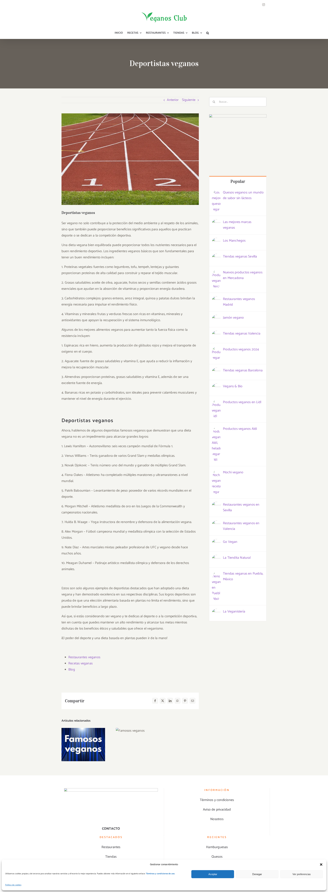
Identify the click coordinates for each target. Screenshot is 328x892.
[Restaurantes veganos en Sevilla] (216, 505)
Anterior (173, 100)
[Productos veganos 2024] (216, 349)
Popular (237, 181)
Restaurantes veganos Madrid (239, 302)
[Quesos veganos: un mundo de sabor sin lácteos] (216, 193)
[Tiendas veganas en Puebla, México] (216, 574)
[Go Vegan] (216, 542)
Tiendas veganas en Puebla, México (243, 576)
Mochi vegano (233, 472)
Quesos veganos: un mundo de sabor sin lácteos (243, 195)
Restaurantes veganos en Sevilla (241, 507)
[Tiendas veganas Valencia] (216, 334)
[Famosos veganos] (130, 731)
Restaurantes (110, 847)
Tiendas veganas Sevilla (240, 256)
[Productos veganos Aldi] (216, 429)
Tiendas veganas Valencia (241, 333)
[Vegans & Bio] (216, 386)
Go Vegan (230, 542)
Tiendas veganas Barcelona (243, 370)
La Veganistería (234, 611)
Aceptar (212, 874)
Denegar (257, 874)
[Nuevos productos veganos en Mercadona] (216, 272)
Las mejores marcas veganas (237, 225)
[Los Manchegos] (216, 241)
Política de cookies (13, 885)
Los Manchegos (234, 240)
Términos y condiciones (217, 800)
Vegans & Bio (232, 386)
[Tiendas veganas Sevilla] (216, 257)
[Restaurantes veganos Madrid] (216, 299)
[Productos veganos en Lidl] (216, 402)
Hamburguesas (217, 847)
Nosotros (216, 819)
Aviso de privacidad (217, 809)
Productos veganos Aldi (240, 429)
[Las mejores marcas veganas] (216, 222)
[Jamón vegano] (216, 318)
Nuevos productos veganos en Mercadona (242, 275)
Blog (71, 669)
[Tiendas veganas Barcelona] (216, 370)
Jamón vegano (233, 317)
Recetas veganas (80, 663)
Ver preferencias (301, 874)
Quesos (216, 857)
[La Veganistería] (216, 612)
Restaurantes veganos (84, 657)
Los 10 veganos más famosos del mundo (83, 734)
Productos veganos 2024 (241, 349)
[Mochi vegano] (216, 472)
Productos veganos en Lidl (242, 402)
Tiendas (111, 857)
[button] (321, 864)
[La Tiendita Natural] (216, 558)
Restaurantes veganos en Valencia (241, 526)
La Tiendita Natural (237, 558)
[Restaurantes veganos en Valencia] (216, 523)
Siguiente (188, 100)
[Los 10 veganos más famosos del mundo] (83, 744)
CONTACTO (111, 829)
